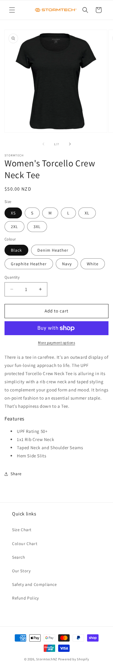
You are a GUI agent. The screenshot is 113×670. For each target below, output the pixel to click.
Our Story (21, 571)
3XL (37, 226)
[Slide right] (70, 144)
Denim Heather (52, 250)
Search (18, 557)
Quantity (12, 277)
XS (13, 213)
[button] (12, 10)
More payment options (56, 342)
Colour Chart (24, 543)
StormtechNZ (46, 659)
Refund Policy (25, 598)
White (93, 263)
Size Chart (22, 529)
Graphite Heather (29, 263)
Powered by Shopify (73, 659)
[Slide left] (43, 144)
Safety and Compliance (34, 584)
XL (87, 213)
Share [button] (16, 473)
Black (16, 250)
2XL (14, 226)
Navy (67, 263)
